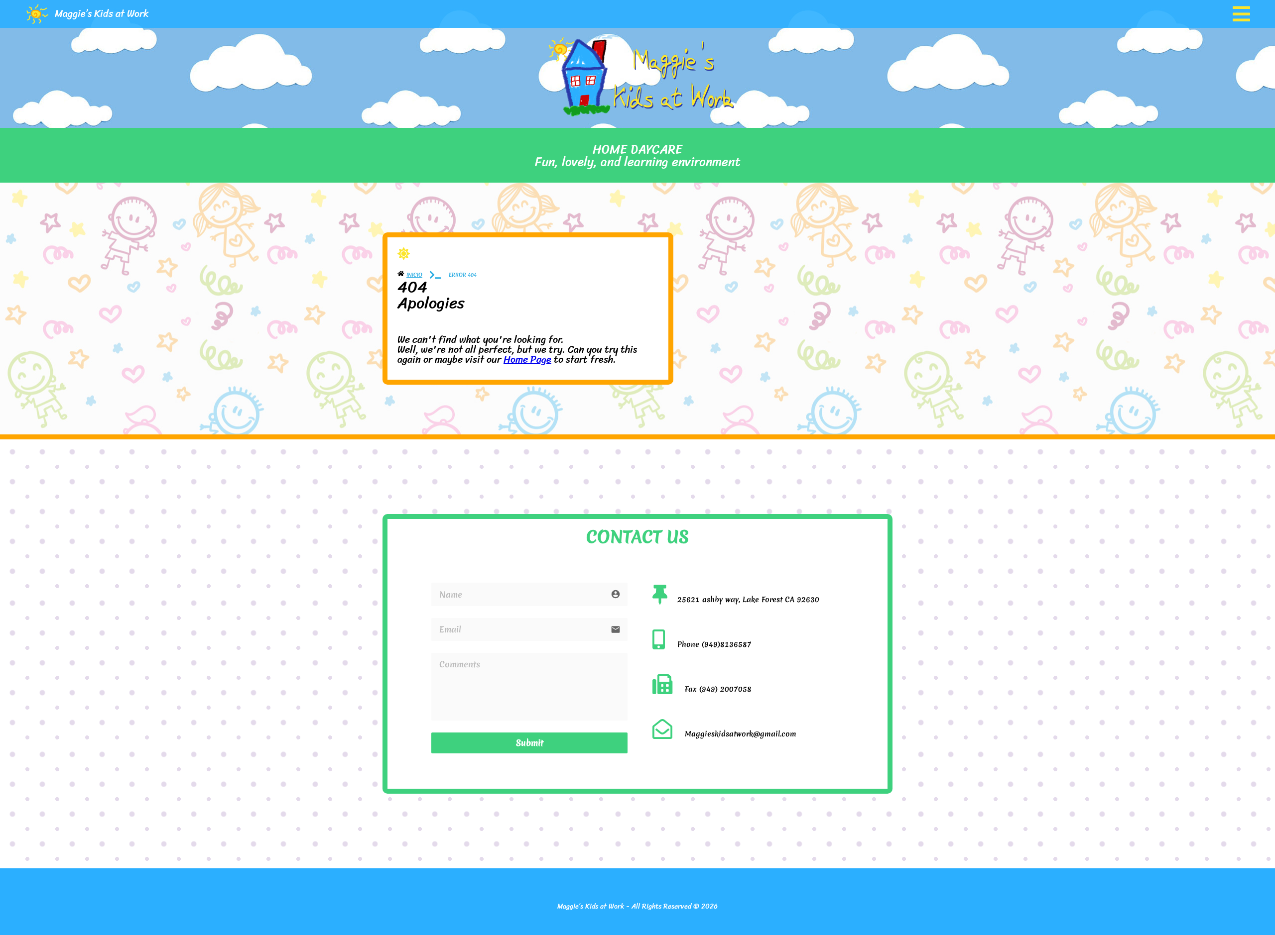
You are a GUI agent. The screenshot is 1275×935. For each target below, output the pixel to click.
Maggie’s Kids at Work (102, 13)
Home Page (527, 359)
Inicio (414, 274)
